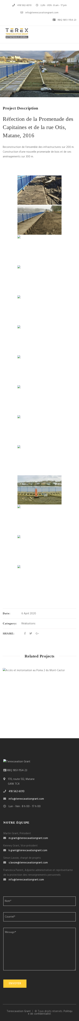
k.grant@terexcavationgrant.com (28, 850)
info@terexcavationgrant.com (41, 13)
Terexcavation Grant (19, 1011)
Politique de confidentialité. (50, 1012)
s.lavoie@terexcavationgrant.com (28, 863)
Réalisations (28, 623)
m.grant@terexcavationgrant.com (28, 838)
